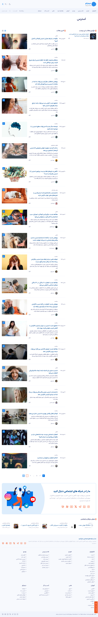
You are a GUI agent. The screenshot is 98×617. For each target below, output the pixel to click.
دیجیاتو (39, 11)
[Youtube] (71, 506)
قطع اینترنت (15, 11)
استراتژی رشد (45, 589)
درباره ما (23, 593)
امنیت (92, 555)
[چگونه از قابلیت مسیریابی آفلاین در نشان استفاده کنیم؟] (44, 526)
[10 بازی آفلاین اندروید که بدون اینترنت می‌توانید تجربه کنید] (16, 526)
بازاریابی (46, 591)
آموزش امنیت (91, 591)
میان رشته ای (55, 190)
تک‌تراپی (23, 565)
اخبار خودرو (68, 557)
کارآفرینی (46, 593)
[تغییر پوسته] (10, 4)
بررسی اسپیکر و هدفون (43, 555)
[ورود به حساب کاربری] (3, 4)
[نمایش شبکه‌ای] (3, 31)
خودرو (87, 11)
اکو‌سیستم (23, 555)
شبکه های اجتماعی (89, 597)
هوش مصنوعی (4, 11)
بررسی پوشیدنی (44, 557)
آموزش (67, 11)
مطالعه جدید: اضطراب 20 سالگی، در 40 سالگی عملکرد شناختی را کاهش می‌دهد (45, 284)
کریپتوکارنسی (91, 567)
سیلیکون (23, 571)
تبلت (93, 559)
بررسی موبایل (45, 567)
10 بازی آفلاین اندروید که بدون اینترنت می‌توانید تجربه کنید (29, 525)
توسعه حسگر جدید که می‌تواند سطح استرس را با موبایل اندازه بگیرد (44, 128)
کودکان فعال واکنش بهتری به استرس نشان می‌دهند (43, 414)
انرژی (70, 589)
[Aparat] (67, 506)
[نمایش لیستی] (5, 31)
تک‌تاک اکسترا (22, 563)
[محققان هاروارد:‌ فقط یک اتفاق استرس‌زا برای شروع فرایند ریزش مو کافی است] (14, 63)
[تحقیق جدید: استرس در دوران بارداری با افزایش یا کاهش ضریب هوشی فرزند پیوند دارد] (14, 328)
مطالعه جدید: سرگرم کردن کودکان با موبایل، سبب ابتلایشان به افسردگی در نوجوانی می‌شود (44, 215)
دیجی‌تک (23, 567)
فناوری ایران (91, 563)
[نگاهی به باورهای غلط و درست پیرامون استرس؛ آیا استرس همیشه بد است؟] (14, 174)
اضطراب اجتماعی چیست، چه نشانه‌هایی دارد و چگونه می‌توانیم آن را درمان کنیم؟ (44, 436)
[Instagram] (88, 506)
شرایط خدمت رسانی (21, 599)
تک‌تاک (23, 561)
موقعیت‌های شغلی (21, 595)
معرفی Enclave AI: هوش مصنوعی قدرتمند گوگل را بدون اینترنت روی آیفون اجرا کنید (87, 525)
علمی (53, 11)
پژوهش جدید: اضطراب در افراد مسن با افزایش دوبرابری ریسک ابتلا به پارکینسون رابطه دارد (45, 305)
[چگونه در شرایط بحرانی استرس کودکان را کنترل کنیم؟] (14, 41)
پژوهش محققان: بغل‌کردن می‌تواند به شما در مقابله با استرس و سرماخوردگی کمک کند (45, 83)
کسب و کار (46, 11)
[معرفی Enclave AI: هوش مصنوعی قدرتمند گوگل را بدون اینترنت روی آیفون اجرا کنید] (73, 526)
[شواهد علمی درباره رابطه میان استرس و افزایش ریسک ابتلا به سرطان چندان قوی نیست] (14, 262)
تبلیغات (23, 589)
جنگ (10, 11)
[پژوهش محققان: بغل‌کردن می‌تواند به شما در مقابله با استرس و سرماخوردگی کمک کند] (14, 84)
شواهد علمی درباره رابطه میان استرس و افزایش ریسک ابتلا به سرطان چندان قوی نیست (44, 260)
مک (93, 603)
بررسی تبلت (45, 559)
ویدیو (73, 11)
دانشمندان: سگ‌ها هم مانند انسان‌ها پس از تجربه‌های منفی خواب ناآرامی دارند (45, 194)
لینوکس (92, 601)
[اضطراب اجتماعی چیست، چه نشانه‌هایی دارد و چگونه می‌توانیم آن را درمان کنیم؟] (14, 437)
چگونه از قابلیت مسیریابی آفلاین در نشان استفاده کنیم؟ (58, 525)
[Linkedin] (84, 506)
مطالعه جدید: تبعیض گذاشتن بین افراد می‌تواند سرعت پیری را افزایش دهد (44, 350)
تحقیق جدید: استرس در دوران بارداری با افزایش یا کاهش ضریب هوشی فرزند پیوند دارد (43, 327)
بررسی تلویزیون (44, 561)
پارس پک (64, 614)
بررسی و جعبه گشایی (20, 559)
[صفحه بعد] (43, 475)
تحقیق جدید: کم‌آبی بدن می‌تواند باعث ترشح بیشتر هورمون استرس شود (45, 104)
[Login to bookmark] (3, 35)
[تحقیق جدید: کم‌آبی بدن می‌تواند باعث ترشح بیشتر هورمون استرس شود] (14, 106)
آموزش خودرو (68, 555)
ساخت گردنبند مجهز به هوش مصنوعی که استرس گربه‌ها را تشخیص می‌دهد (44, 149)
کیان (93, 569)
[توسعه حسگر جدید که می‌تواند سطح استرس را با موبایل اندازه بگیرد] (14, 129)
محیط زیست (68, 593)
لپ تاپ (92, 573)
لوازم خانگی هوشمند (89, 575)
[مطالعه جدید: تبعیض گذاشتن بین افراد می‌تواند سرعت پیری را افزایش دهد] (14, 352)
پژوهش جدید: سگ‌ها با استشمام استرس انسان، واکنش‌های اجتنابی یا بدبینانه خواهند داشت (44, 239)
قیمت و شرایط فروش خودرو (65, 559)
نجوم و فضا (68, 597)
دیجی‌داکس (22, 569)
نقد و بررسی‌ (80, 11)
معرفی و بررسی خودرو (66, 561)
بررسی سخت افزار (44, 563)
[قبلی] (92, 525)
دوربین (92, 561)
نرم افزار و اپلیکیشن (92, 523)
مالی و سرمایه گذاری (43, 595)
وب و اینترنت (91, 605)
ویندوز (92, 607)
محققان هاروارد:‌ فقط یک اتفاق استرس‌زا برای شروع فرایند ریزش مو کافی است (43, 61)
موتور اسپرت (68, 563)
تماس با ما (22, 591)
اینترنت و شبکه (90, 557)
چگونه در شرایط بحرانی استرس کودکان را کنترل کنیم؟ (44, 40)
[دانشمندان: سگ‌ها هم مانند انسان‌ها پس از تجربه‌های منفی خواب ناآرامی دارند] (14, 195)
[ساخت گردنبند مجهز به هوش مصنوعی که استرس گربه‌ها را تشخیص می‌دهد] (14, 151)
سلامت (56, 57)
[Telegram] (80, 506)
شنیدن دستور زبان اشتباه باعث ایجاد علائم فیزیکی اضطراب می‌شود (43, 372)
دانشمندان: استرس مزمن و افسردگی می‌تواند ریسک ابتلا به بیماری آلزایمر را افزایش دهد (43, 393)
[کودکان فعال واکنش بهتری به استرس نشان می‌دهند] (14, 416)
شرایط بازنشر (22, 597)
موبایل (92, 578)
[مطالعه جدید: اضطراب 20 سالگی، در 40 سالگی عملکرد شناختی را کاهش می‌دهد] (14, 285)
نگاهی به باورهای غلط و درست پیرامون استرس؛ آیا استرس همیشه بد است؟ (44, 172)
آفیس (92, 589)
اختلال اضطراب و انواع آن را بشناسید (47, 458)
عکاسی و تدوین (90, 599)
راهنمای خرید (60, 11)
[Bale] (62, 506)
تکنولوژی (94, 11)
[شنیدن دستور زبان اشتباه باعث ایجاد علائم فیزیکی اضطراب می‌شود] (14, 373)
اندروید (92, 595)
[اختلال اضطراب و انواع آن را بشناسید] (14, 460)
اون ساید (23, 557)
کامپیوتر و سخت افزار (89, 565)
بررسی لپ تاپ (45, 565)
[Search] (6, 4)
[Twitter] (75, 506)
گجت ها (92, 571)
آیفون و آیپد (91, 593)
